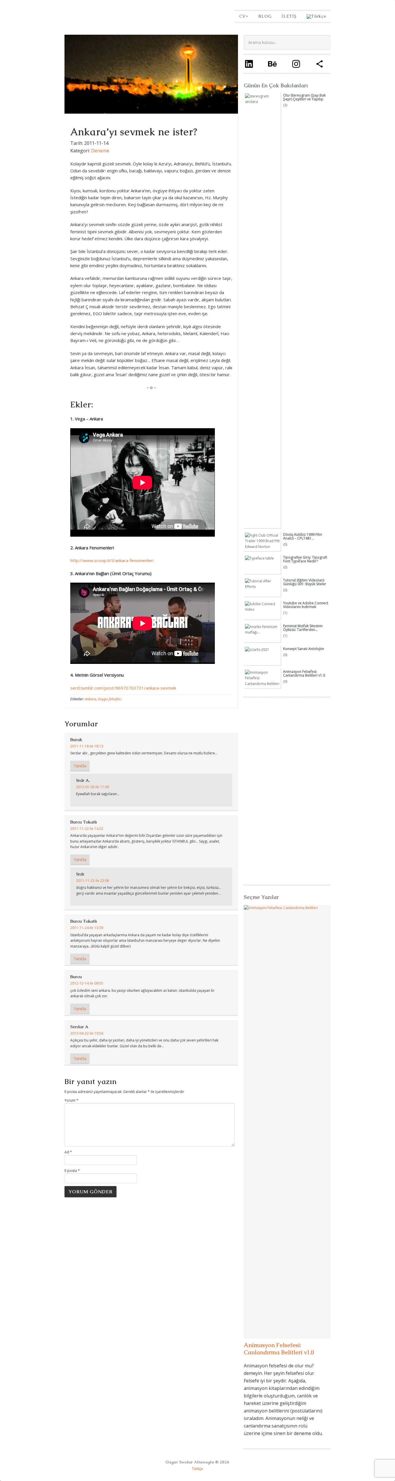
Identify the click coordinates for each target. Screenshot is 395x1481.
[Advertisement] (287, 788)
